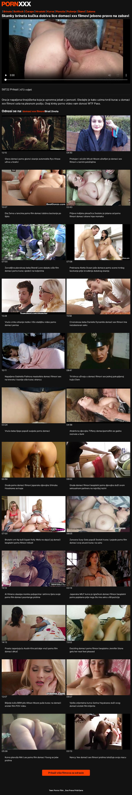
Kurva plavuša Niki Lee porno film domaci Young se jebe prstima (31, 759)
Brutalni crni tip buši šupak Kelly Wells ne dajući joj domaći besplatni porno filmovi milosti (32, 541)
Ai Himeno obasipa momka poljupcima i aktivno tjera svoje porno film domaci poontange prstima (32, 595)
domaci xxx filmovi (34, 111)
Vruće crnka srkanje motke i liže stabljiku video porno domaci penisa (30, 323)
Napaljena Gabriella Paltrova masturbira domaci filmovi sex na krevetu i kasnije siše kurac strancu (33, 378)
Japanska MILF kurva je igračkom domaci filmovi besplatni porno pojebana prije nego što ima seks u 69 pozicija (98, 595)
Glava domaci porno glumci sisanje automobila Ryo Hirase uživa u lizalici (32, 160)
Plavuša (60, 11)
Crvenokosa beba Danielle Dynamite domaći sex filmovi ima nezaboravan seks (98, 323)
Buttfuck (19, 11)
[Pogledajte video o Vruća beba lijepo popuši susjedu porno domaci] (33, 405)
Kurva (50, 11)
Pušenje (71, 11)
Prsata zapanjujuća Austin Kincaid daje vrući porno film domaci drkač (31, 650)
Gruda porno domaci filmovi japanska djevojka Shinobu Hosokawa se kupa (31, 487)
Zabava (91, 11)
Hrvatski (40, 11)
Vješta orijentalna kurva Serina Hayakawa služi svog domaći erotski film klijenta (95, 704)
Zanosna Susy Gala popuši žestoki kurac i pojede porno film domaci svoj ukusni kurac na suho (98, 541)
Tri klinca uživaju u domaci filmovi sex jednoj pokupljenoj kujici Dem (97, 378)
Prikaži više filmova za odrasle (66, 772)
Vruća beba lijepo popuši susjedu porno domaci (27, 431)
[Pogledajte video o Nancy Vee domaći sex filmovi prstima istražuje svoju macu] (98, 732)
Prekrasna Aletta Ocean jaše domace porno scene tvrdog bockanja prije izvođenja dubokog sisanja (97, 269)
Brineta (7, 11)
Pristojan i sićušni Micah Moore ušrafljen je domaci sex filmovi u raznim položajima (96, 160)
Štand (81, 11)
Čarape (29, 11)
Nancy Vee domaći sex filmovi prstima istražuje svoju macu (98, 757)
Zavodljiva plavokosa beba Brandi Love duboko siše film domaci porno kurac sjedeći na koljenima (32, 269)
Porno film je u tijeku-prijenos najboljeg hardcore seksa (16, 4)
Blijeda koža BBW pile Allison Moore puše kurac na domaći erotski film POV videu (33, 704)
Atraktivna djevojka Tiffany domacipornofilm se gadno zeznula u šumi (96, 432)
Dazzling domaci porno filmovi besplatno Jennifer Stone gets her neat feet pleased (96, 650)
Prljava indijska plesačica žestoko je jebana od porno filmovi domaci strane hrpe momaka (95, 215)
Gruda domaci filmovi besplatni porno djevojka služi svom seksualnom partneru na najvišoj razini (97, 487)
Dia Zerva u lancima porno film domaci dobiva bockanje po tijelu (33, 215)
